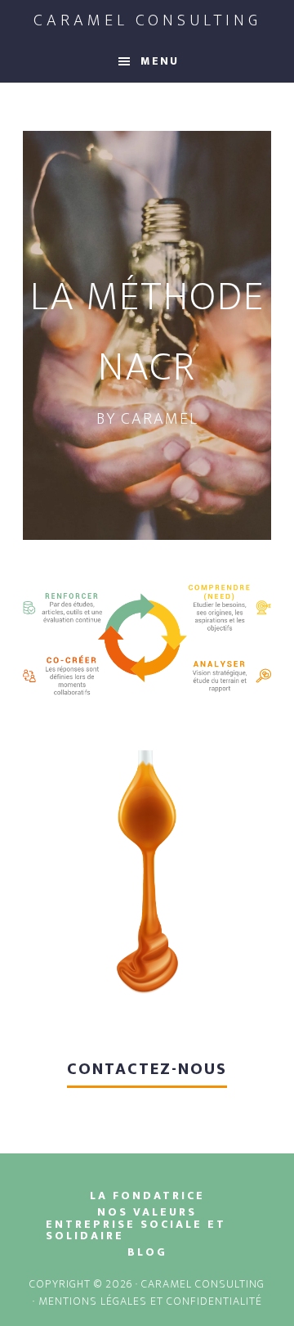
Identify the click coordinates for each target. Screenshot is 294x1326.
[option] (147, 335)
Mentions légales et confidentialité (150, 1301)
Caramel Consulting (147, 20)
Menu (159, 61)
